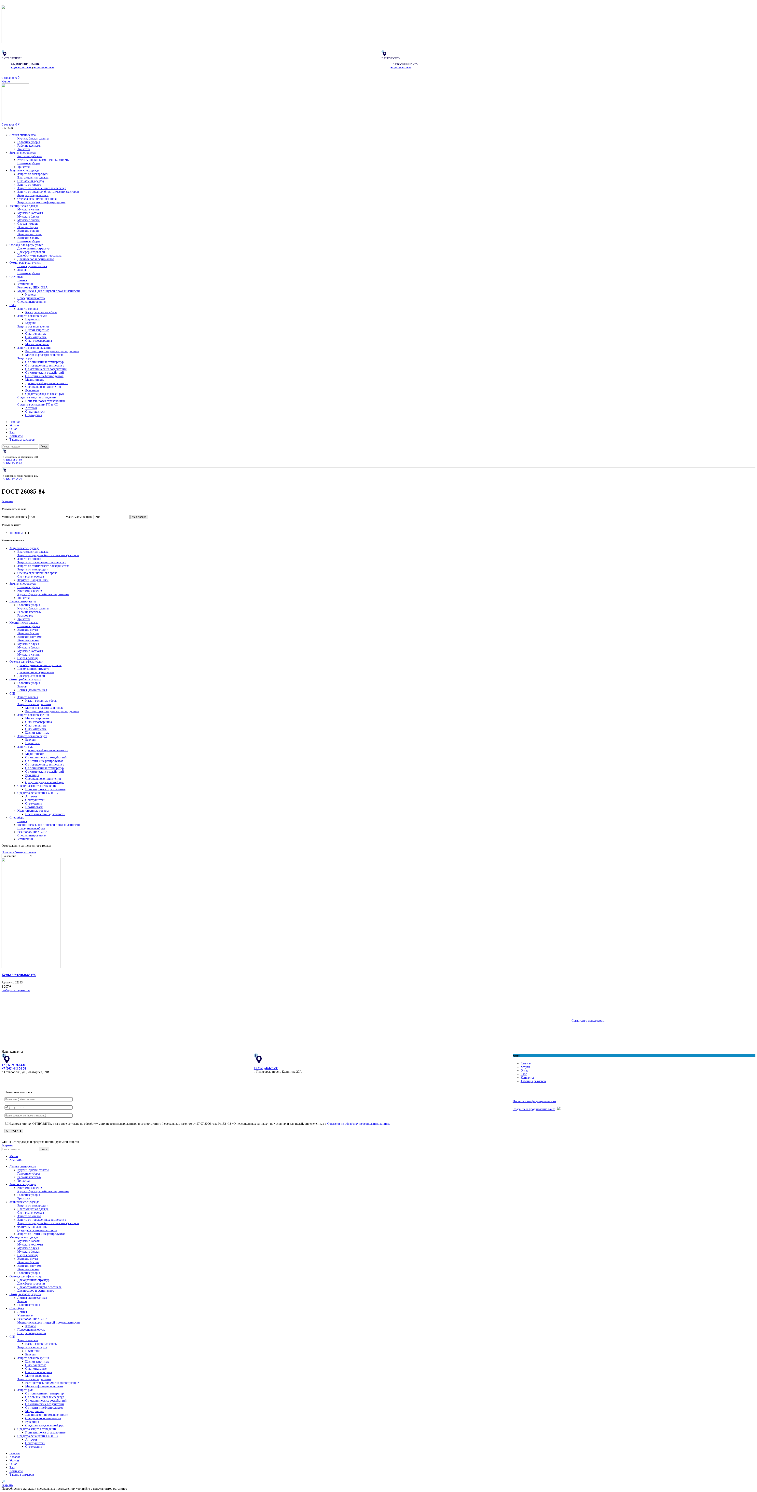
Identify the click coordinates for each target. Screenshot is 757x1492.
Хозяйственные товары (33, 810)
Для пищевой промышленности (46, 383)
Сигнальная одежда (30, 181)
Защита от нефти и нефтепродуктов (41, 202)
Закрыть (7, 501)
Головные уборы (28, 142)
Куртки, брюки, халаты (33, 138)
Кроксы (30, 294)
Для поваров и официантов (35, 259)
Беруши (30, 323)
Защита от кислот (29, 184)
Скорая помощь (27, 223)
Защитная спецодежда (24, 548)
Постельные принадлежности (45, 814)
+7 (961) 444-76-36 (401, 67)
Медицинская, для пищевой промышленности (48, 291)
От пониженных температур (44, 362)
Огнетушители (35, 411)
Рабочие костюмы (29, 145)
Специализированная (31, 301)
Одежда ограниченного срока (37, 198)
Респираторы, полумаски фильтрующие (52, 351)
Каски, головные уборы (41, 312)
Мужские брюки (28, 220)
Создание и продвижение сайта (534, 1109)
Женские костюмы (29, 234)
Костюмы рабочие (29, 156)
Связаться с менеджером (587, 1020)
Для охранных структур (33, 248)
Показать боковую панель (19, 852)
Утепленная (25, 284)
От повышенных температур (44, 365)
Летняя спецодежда (22, 601)
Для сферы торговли (31, 252)
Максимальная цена (79, 516)
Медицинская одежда (23, 622)
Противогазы (34, 807)
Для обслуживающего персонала (39, 255)
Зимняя (22, 269)
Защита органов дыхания (34, 347)
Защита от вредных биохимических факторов (48, 191)
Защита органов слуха (32, 315)
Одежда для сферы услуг (26, 661)
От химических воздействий (44, 372)
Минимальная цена (15, 516)
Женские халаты (28, 237)
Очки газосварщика (38, 340)
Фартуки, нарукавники (32, 195)
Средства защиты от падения (36, 397)
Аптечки (31, 408)
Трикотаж (23, 149)
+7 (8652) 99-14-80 (21, 67)
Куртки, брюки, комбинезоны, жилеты (43, 159)
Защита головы (27, 308)
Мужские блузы (28, 216)
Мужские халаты (28, 209)
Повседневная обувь (31, 298)
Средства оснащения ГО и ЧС (37, 404)
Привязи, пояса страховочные (45, 401)
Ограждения (33, 415)
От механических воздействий (46, 369)
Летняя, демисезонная (32, 266)
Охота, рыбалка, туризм (25, 679)
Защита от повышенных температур (41, 188)
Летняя (22, 280)
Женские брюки (28, 230)
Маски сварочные (37, 344)
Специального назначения (43, 386)
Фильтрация (139, 516)
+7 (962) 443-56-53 (44, 67)
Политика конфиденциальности (534, 1101)
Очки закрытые (35, 333)
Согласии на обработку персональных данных (358, 1123)
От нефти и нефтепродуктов (44, 376)
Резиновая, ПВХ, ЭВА (32, 287)
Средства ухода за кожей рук (44, 393)
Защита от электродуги (32, 174)
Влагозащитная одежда (32, 177)
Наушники (32, 319)
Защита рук (25, 358)
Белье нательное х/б (19, 975)
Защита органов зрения (33, 326)
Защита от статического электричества (43, 565)
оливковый (16, 532)
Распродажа (25, 615)
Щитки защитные (37, 330)
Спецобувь (16, 817)
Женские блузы (27, 227)
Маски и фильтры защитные (44, 354)
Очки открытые (36, 337)
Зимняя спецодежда (22, 583)
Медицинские (34, 379)
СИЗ (12, 693)
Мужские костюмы (30, 213)
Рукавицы (32, 390)
